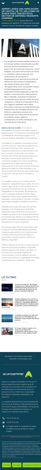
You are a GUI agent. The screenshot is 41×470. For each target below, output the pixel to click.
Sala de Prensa (13, 21)
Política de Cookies (7, 457)
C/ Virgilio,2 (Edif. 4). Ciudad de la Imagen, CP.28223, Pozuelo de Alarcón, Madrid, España (21, 428)
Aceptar (6, 465)
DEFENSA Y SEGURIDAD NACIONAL (18, 356)
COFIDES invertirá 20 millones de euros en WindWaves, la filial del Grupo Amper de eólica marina (27, 317)
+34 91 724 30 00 (12, 418)
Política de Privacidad (17, 457)
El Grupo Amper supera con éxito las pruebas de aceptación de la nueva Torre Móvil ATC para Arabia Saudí (26, 330)
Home (4, 21)
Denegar (16, 465)
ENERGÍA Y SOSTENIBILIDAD (20, 359)
